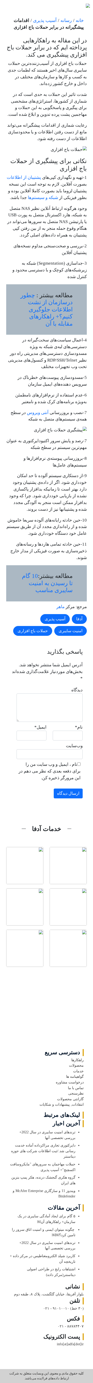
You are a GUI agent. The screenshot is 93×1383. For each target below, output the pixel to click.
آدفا (79, 619)
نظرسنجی (76, 1093)
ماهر (60, 606)
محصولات (76, 1065)
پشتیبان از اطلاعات (24, 177)
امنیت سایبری (70, 631)
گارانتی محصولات (70, 1099)
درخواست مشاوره (70, 1082)
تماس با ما (76, 1088)
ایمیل (40, 727)
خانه (80, 20)
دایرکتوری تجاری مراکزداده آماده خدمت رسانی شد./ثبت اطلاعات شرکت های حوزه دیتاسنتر (43, 1150)
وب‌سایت (74, 745)
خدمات (78, 1071)
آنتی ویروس (38, 412)
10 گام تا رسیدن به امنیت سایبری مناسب (47, 583)
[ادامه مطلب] (68, 865)
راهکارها (77, 1060)
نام (79, 727)
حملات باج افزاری (33, 631)
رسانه (66, 20)
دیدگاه (77, 689)
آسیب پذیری (45, 20)
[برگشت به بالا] (46, 1011)
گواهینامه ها (75, 1076)
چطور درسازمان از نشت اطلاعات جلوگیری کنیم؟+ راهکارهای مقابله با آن (46, 309)
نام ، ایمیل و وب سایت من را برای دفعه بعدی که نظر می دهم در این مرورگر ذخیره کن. (50, 771)
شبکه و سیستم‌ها (43, 197)
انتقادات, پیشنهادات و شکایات (62, 1104)
